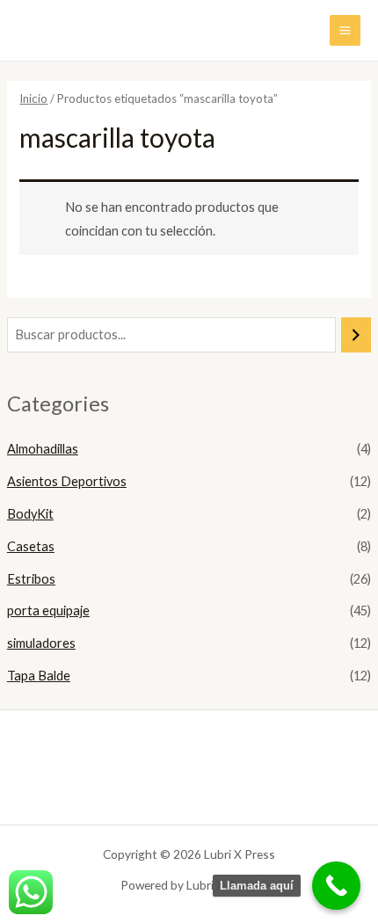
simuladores (41, 643)
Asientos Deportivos (67, 481)
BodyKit (30, 513)
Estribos (31, 578)
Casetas (31, 546)
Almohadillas (42, 448)
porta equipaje (48, 610)
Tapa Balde (38, 675)
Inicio (33, 98)
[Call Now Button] (336, 885)
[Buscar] (356, 334)
